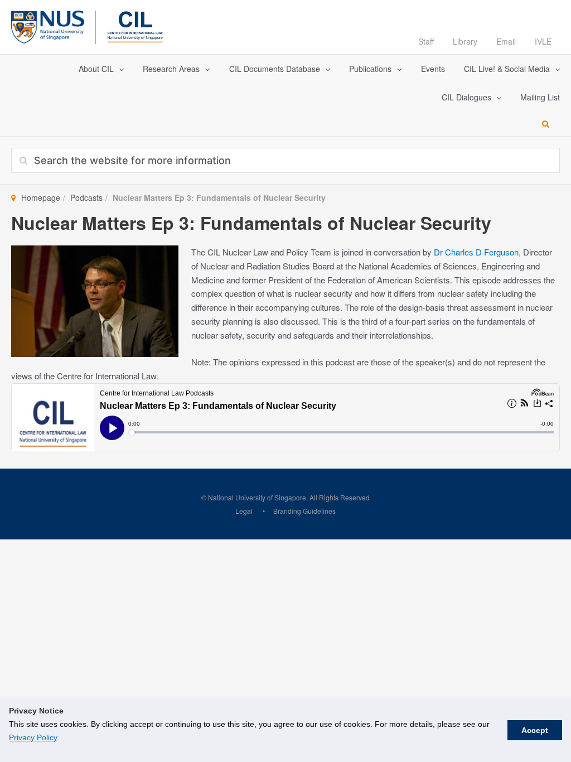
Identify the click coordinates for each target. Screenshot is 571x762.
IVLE (543, 41)
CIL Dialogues (466, 97)
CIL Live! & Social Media (507, 68)
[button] (119, 69)
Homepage (40, 197)
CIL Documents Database (274, 68)
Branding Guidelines (304, 510)
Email (506, 41)
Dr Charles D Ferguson (476, 252)
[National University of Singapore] (47, 25)
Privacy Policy (33, 737)
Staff (426, 41)
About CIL (96, 68)
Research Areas (171, 68)
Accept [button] (534, 730)
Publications (370, 68)
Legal (244, 510)
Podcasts (86, 197)
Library (465, 41)
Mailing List (540, 97)
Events (433, 68)
